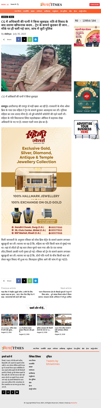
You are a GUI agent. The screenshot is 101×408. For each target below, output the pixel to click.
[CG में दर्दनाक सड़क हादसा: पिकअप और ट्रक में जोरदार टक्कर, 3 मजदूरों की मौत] (27, 320)
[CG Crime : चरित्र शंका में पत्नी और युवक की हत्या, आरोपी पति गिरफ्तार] (9, 320)
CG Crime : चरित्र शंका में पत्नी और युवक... (9, 329)
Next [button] (97, 97)
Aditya (7, 34)
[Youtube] (17, 392)
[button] (15, 4)
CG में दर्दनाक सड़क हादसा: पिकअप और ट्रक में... (26, 330)
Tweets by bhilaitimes (53, 362)
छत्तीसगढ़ (4, 17)
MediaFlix (74, 403)
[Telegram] (35, 39)
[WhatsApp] (29, 39)
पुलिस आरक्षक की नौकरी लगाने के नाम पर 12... (45, 329)
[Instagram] (8, 392)
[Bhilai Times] (50, 4)
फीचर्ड (11, 17)
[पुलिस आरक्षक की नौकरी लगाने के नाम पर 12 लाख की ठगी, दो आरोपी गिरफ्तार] (45, 320)
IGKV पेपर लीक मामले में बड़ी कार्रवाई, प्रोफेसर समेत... (62, 330)
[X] (24, 39)
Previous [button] (77, 97)
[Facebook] (18, 39)
